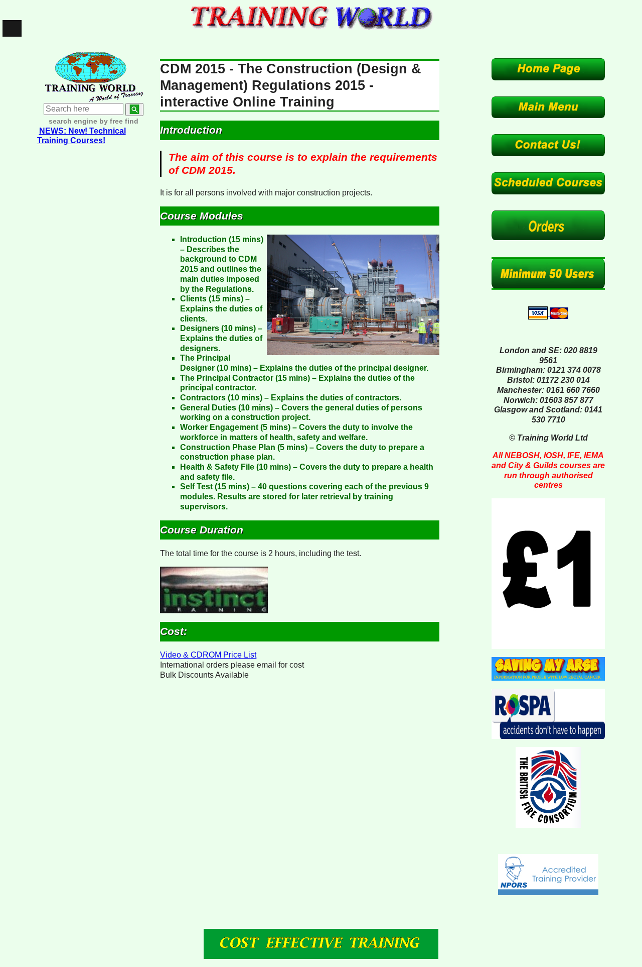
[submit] (134, 109)
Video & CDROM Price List (208, 655)
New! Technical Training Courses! (81, 136)
